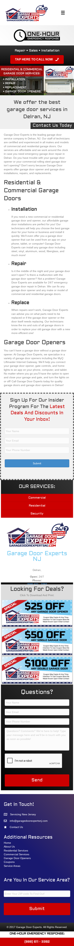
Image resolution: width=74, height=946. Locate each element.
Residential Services (16, 850)
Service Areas (12, 865)
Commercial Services (16, 854)
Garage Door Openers (17, 858)
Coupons (9, 861)
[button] (37, 59)
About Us (9, 846)
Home (7, 842)
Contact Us (16, 827)
